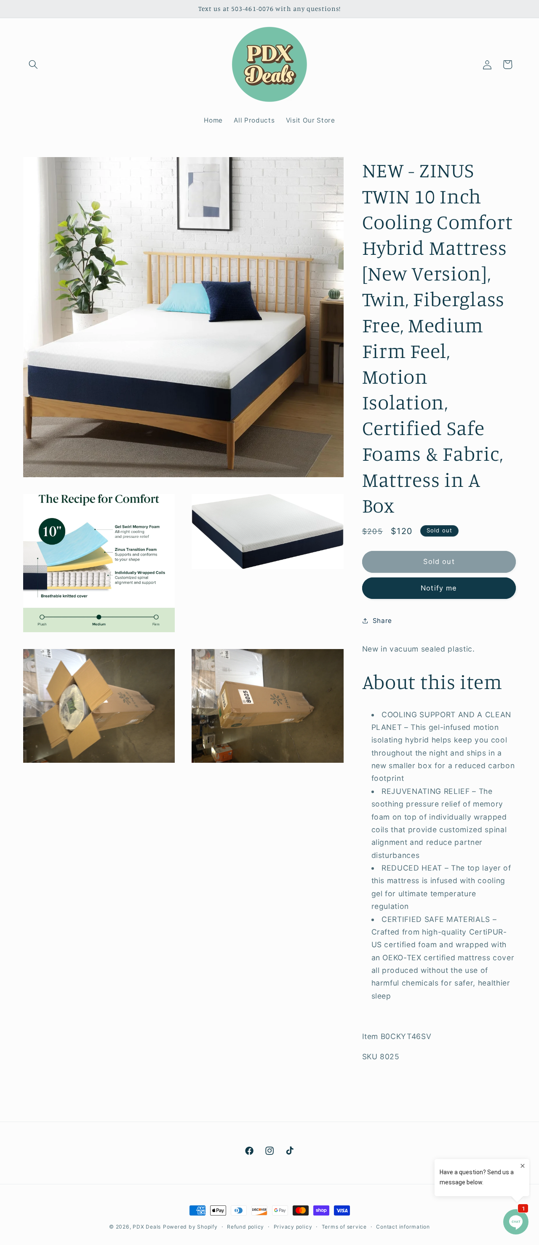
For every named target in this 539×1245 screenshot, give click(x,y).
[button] (33, 64)
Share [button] (382, 620)
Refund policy (245, 1227)
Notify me (439, 587)
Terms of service (344, 1227)
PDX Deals (147, 1227)
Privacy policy (293, 1227)
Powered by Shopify (190, 1227)
